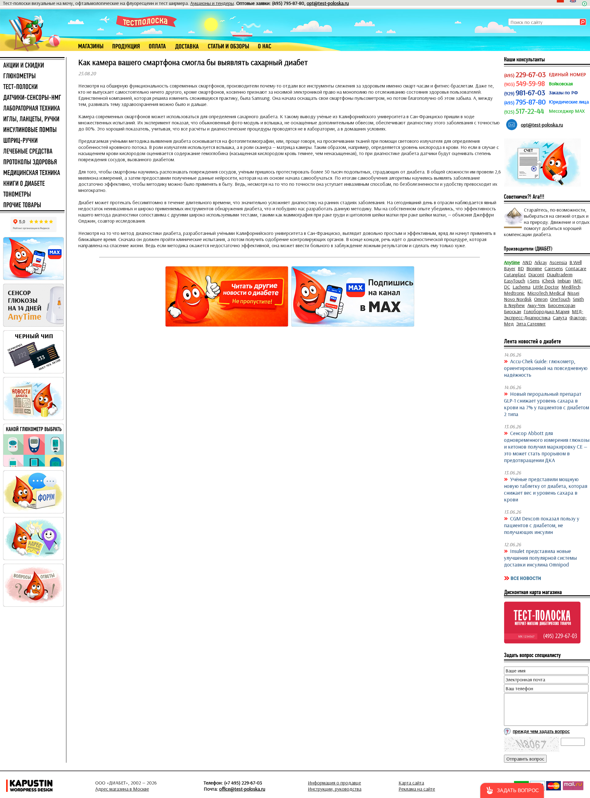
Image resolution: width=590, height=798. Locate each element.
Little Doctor (546, 287)
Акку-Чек (536, 305)
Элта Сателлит (531, 324)
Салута (560, 317)
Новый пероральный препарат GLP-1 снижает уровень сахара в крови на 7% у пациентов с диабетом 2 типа (546, 403)
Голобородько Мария (546, 311)
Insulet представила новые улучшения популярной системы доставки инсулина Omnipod (540, 557)
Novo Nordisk (518, 299)
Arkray (540, 262)
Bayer (509, 268)
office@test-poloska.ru (242, 789)
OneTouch (560, 299)
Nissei (573, 293)
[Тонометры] (32, 195)
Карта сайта (411, 783)
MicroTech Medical (546, 293)
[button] (512, 790)
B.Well (575, 262)
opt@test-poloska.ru (328, 3)
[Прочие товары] (32, 205)
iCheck (548, 281)
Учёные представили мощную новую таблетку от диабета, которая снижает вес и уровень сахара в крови (545, 489)
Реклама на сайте (417, 789)
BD (521, 268)
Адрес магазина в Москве (122, 789)
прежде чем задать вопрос (541, 731)
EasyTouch (514, 281)
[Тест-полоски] (32, 87)
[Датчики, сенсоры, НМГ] (32, 98)
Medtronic (514, 293)
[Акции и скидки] (32, 66)
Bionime (534, 268)
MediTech (570, 287)
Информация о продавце (334, 783)
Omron (541, 299)
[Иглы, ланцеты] (32, 119)
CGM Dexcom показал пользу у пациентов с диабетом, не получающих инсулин (541, 525)
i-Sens (534, 281)
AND (527, 262)
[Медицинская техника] (32, 173)
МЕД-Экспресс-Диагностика (543, 314)
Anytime (512, 262)
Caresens (554, 268)
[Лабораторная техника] (32, 109)
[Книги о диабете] (32, 184)
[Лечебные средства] (32, 152)
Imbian (564, 281)
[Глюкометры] (32, 76)
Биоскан (512, 311)
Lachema (521, 287)
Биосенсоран (561, 305)
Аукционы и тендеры (212, 3)
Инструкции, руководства (334, 789)
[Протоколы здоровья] (32, 162)
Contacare (575, 268)
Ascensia (558, 262)
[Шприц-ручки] (32, 141)
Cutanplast (515, 274)
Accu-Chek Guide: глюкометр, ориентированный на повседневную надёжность (546, 368)
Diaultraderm (559, 274)
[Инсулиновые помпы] (32, 130)
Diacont (536, 274)
